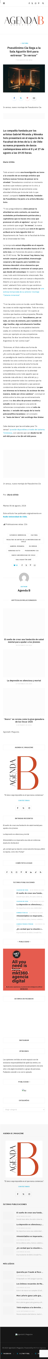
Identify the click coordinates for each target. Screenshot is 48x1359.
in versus (33, 546)
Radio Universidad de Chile (23, 555)
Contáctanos (24, 1186)
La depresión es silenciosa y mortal (24, 680)
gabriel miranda (17, 546)
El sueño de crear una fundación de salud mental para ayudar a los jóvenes (24, 640)
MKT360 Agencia (39, 1348)
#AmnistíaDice (22, 913)
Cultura (25, 43)
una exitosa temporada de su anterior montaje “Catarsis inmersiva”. (23, 291)
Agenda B (24, 590)
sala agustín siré (23, 559)
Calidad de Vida (22, 890)
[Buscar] (43, 3)
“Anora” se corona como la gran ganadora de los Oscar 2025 (24, 720)
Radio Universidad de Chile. (15, 516)
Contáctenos (24, 800)
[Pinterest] (27, 98)
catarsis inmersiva (17, 535)
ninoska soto (14, 550)
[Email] (34, 98)
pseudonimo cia (32, 550)
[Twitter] (20, 98)
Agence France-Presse (24, 924)
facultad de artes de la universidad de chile (23, 541)
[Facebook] (14, 98)
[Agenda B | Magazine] (24, 20)
